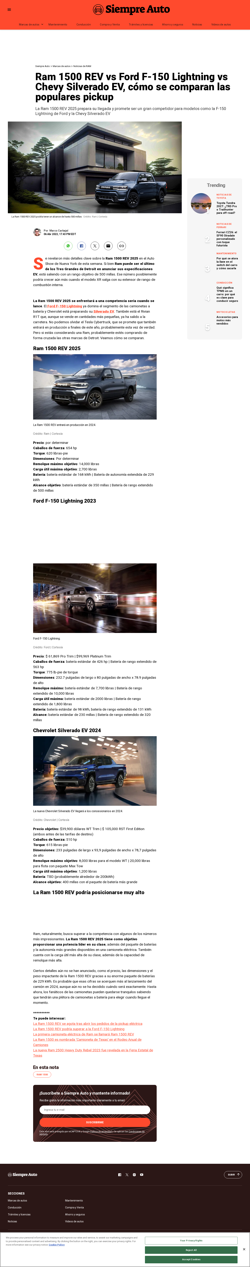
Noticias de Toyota (224, 196)
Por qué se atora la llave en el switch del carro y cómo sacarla (227, 263)
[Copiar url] (121, 246)
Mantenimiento (57, 24)
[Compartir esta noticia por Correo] (108, 246)
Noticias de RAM (82, 66)
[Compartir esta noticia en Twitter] (95, 246)
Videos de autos (221, 24)
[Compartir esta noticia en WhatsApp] (68, 246)
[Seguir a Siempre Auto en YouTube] (141, 1174)
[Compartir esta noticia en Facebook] (81, 246)
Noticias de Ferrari (224, 226)
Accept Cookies (191, 1259)
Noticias (197, 24)
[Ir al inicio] (22, 1174)
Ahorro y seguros (172, 24)
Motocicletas (226, 312)
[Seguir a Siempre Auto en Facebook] (119, 1174)
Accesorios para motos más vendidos (227, 320)
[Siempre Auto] (131, 9)
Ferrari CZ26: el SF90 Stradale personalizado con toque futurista (227, 239)
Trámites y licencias (141, 24)
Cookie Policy (57, 1244)
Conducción (84, 24)
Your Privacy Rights (191, 1240)
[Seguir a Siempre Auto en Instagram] (134, 1174)
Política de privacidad (101, 1131)
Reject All (191, 1250)
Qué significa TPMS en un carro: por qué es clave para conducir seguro (227, 294)
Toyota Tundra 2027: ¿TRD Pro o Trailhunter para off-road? (227, 208)
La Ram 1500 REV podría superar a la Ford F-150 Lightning (78, 1029)
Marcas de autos (29, 24)
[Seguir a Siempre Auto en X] (127, 1174)
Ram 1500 (42, 1074)
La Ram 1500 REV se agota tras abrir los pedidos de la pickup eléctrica (87, 1024)
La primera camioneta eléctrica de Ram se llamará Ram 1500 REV (83, 1034)
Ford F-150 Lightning (64, 306)
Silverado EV (104, 311)
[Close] (244, 1249)
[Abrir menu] (9, 9)
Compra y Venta (110, 24)
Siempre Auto (42, 66)
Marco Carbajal (58, 230)
